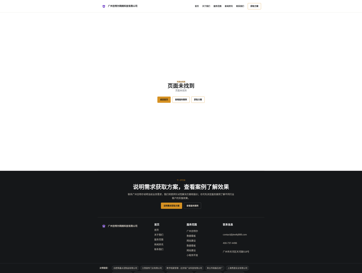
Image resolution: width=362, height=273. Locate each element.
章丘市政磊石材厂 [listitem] (215, 268)
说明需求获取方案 (171, 206)
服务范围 (217, 6)
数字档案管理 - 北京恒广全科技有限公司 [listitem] (184, 268)
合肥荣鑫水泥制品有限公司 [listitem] (125, 268)
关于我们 (206, 6)
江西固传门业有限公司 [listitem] (152, 268)
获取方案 (254, 6)
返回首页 (164, 99)
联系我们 (240, 6)
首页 (197, 6)
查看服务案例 (181, 99)
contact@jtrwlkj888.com (235, 234)
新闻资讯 (229, 6)
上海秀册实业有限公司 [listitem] (237, 268)
